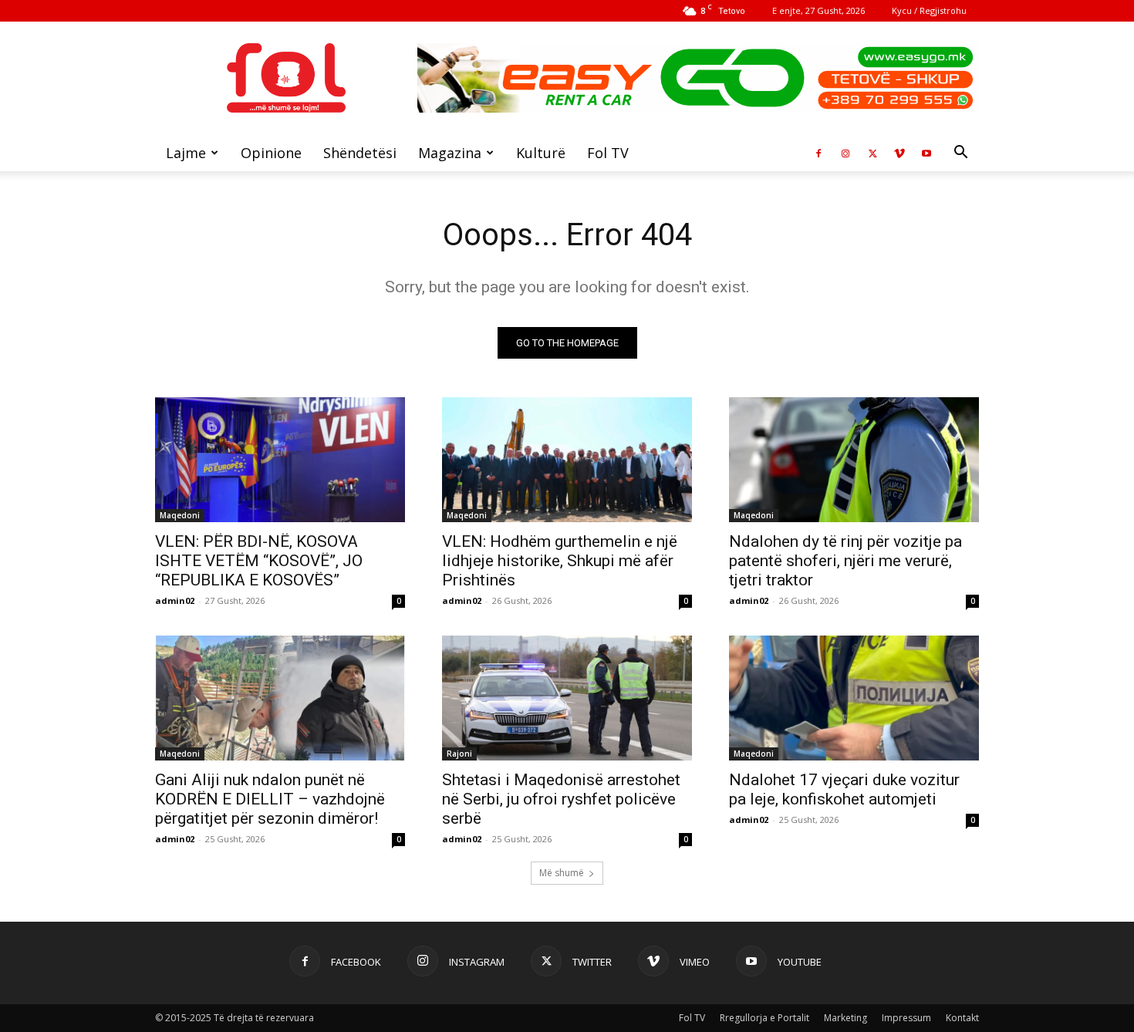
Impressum (906, 1017)
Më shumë (561, 872)
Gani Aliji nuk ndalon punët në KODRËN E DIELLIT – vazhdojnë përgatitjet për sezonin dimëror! (270, 799)
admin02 (174, 600)
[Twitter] (872, 152)
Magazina (449, 152)
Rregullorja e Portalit (764, 1017)
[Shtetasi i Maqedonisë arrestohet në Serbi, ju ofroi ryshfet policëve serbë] (567, 698)
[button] (960, 154)
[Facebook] (818, 152)
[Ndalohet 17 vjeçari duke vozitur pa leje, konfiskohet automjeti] (854, 698)
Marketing (845, 1017)
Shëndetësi (360, 152)
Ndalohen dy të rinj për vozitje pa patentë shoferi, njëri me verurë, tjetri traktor (845, 560)
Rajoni (459, 753)
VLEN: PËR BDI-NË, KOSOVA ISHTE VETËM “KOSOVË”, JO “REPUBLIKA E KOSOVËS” (259, 560)
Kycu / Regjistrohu (929, 10)
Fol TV (608, 152)
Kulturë (540, 152)
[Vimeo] (899, 152)
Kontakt (962, 1017)
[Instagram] (845, 152)
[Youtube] (926, 152)
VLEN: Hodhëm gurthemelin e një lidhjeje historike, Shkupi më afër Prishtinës (559, 560)
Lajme (186, 152)
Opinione (271, 152)
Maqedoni (180, 515)
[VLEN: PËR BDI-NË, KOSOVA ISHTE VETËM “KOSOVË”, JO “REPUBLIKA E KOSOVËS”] (280, 459)
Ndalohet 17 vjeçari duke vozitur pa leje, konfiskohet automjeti (844, 789)
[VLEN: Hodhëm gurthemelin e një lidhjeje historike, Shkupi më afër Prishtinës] (567, 459)
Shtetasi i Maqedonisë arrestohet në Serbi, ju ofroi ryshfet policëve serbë (561, 799)
